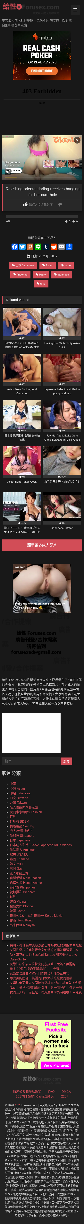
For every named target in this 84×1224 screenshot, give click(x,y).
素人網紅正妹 (19, 873)
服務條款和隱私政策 (27, 1091)
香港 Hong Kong (21, 920)
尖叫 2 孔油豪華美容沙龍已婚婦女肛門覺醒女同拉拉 (46, 945)
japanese (63, 274)
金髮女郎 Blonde (21, 906)
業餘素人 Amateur (22, 849)
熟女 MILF (17, 864)
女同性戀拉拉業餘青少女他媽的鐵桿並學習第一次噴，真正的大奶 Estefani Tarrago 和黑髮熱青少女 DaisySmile (44, 954)
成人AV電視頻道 (21, 831)
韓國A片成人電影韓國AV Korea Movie (36, 915)
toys (42, 283)
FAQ (51, 1091)
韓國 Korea (17, 911)
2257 (64, 1096)
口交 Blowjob (19, 798)
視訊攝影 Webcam (22, 892)
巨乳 (13, 816)
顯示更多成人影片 (42, 545)
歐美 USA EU (19, 854)
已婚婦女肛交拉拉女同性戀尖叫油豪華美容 (39, 973)
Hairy (42, 274)
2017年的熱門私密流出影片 (35, 1096)
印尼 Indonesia (20, 793)
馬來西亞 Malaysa (22, 925)
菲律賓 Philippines (23, 887)
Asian (49, 265)
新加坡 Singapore (22, 835)
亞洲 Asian (17, 788)
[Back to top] (72, 1212)
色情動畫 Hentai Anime (26, 882)
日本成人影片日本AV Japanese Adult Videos (41, 845)
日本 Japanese (25, 265)
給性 (17, 1105)
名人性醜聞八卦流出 (24, 807)
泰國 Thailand (19, 859)
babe (67, 265)
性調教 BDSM (19, 821)
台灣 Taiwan (18, 802)
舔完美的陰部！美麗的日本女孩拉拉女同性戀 (41, 978)
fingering (22, 274)
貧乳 (13, 896)
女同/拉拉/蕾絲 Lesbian (26, 812)
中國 (13, 784)
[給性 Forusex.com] (34, 9)
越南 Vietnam (19, 901)
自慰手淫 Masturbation (25, 878)
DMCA (66, 1091)
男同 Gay (16, 868)
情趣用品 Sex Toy (22, 826)
